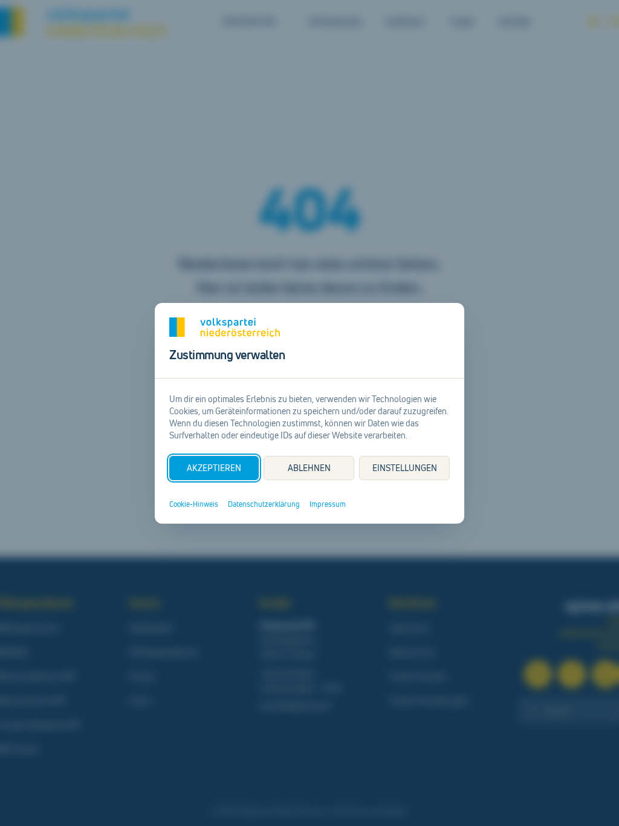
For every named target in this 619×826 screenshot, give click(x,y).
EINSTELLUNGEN (404, 467)
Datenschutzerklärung (264, 504)
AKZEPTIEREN (214, 467)
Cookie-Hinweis (193, 504)
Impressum (328, 504)
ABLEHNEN (309, 467)
